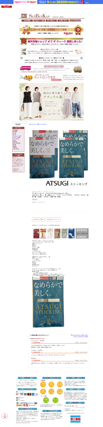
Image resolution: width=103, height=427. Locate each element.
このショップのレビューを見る (80, 336)
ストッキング (43, 124)
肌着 (38, 124)
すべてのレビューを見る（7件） (80, 335)
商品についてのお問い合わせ (40, 225)
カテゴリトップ (32, 124)
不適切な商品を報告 (55, 225)
